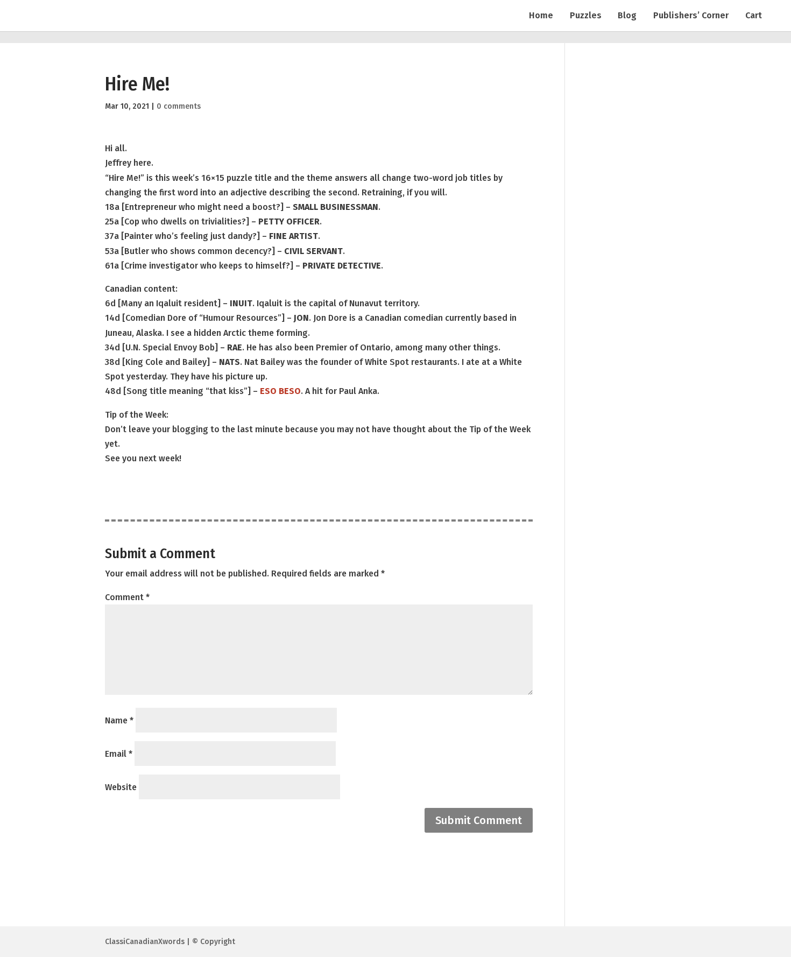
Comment (127, 597)
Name (119, 720)
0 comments (179, 106)
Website (121, 787)
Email (118, 754)
